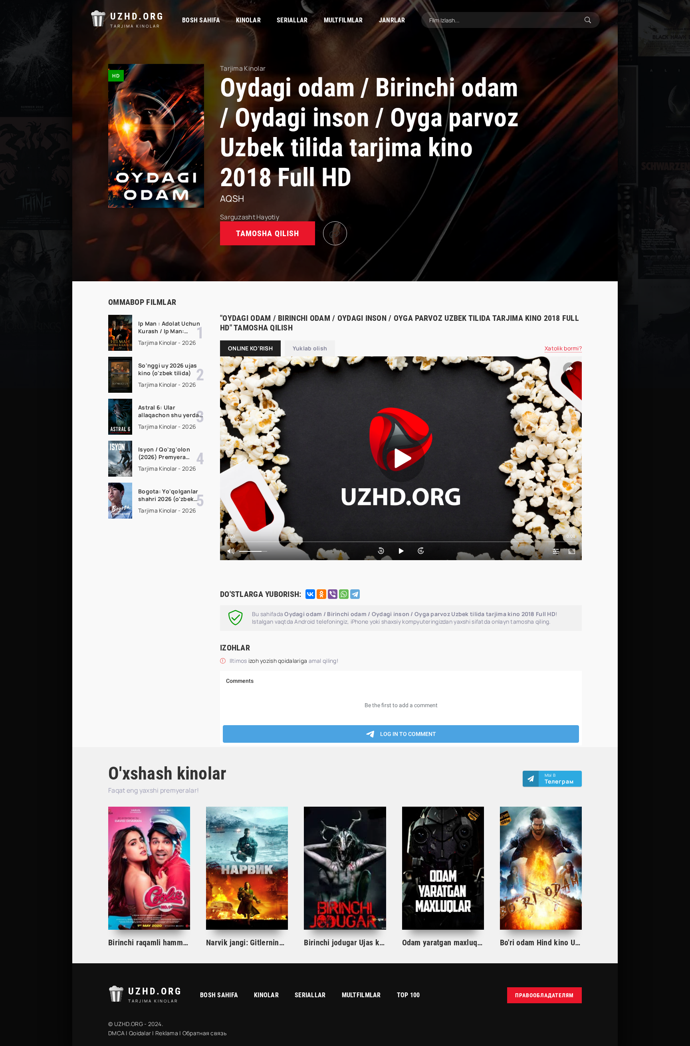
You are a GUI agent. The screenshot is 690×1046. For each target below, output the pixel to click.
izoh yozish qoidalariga (278, 660)
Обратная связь (204, 1033)
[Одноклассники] (321, 594)
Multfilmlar (343, 20)
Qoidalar (140, 1033)
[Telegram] (355, 594)
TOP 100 (408, 995)
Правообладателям (544, 995)
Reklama (166, 1033)
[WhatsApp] (344, 594)
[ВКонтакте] (310, 594)
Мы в (559, 778)
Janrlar (392, 20)
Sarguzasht (237, 217)
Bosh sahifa (201, 20)
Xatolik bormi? (563, 348)
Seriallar (292, 20)
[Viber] (332, 594)
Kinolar (248, 20)
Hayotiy (267, 217)
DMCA (116, 1033)
